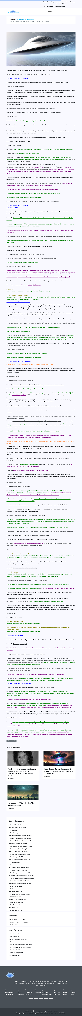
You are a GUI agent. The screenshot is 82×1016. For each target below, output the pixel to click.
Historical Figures (16, 891)
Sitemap (13, 942)
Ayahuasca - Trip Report (18, 919)
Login (53, 2)
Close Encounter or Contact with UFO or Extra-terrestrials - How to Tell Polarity (58, 771)
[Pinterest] (13, 1)
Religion (13, 889)
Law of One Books (16, 825)
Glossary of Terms (16, 910)
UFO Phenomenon (16, 886)
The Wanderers (15, 862)
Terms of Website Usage (47, 993)
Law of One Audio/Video (18, 899)
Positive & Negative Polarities (20, 859)
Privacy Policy (14, 936)
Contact (73, 2)
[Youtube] (16, 1)
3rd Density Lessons (16, 833)
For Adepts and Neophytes (19, 851)
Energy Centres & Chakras (18, 843)
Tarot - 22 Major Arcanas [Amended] (22, 878)
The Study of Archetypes (18, 870)
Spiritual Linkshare (57, 993)
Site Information (15, 905)
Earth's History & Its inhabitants (21, 841)
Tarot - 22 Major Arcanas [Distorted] (22, 875)
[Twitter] (11, 1)
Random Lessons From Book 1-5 (20, 883)
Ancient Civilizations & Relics (20, 894)
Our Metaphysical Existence (19, 857)
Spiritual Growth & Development (21, 835)
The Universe (14, 865)
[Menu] (50, 11)
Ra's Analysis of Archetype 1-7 (20, 873)
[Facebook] (8, 1)
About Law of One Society (18, 939)
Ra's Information (15, 897)
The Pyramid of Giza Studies (19, 867)
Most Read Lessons (16, 902)
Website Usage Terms (17, 952)
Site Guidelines (15, 955)
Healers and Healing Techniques (20, 838)
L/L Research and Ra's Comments (21, 947)
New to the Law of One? (18, 827)
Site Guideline (21, 993)
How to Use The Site (17, 934)
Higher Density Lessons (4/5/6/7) (21, 854)
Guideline (46, 2)
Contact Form (73, 993)
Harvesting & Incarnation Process (21, 846)
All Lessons (13, 830)
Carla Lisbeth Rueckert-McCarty (21, 944)
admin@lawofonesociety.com (54, 6)
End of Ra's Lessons (16, 925)
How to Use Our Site (28, 993)
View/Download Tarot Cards (19, 881)
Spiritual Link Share (16, 950)
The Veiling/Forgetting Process (20, 849)
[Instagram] (19, 1)
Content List (14, 907)
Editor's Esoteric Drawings (19, 922)
